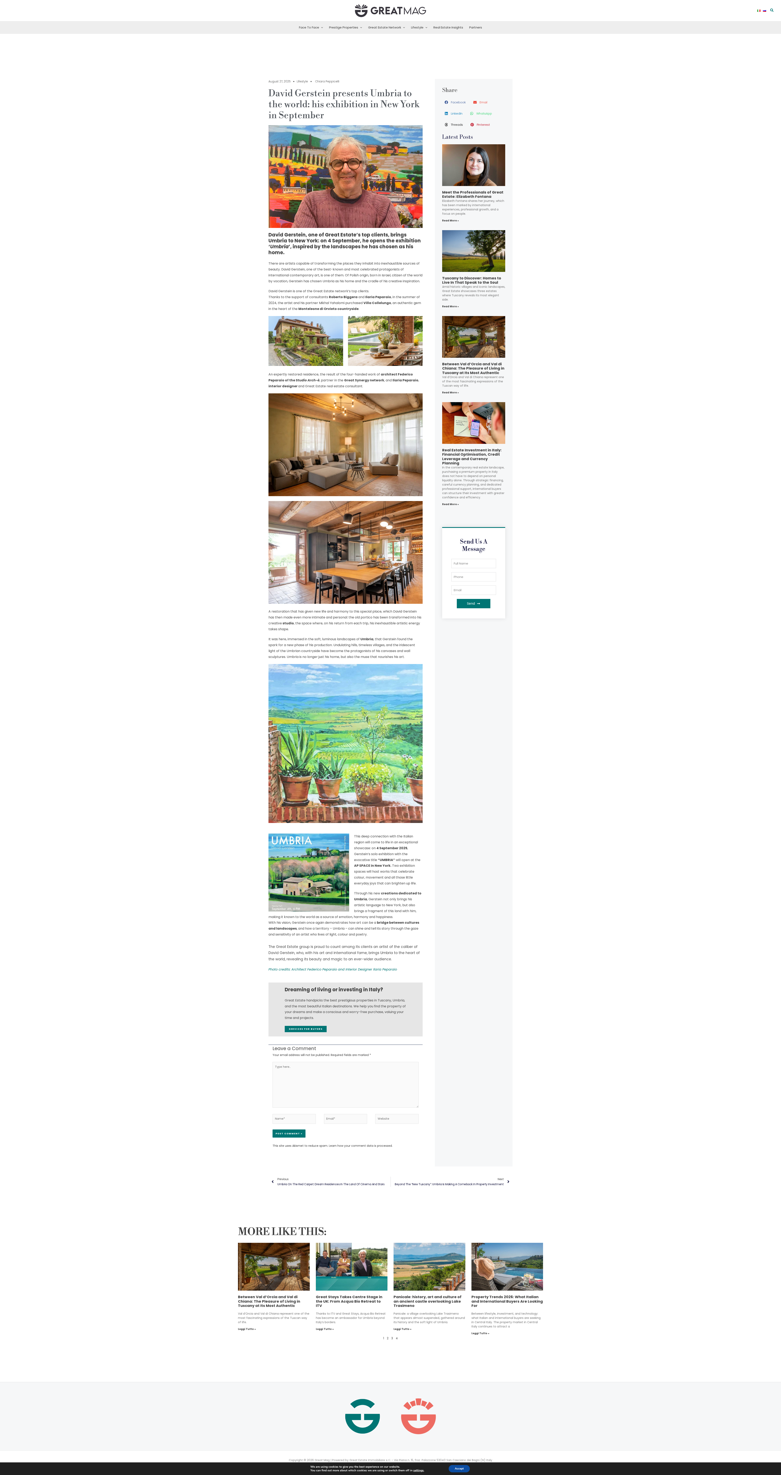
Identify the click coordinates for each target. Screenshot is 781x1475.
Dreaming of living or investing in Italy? (334, 989)
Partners (475, 27)
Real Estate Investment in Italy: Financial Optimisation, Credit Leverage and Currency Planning (472, 457)
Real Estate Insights (448, 27)
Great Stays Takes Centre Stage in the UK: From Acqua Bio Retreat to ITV (349, 1301)
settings (418, 1470)
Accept (459, 1469)
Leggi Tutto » (247, 1329)
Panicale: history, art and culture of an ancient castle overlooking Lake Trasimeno (427, 1301)
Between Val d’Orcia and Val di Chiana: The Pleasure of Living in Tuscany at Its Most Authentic (473, 368)
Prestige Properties (343, 27)
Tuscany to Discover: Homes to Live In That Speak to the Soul (471, 280)
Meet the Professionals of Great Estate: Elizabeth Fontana (472, 194)
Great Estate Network (384, 27)
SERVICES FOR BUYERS (306, 1029)
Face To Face (309, 27)
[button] (772, 10)
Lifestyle (417, 27)
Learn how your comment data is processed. (361, 1146)
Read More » (450, 220)
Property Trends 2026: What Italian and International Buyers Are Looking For (507, 1301)
